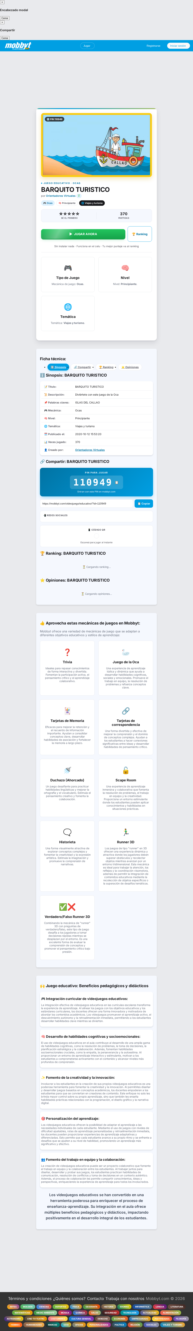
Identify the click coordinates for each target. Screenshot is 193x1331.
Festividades (162, 1318)
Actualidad (149, 1312)
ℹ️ (58, 367)
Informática (142, 1306)
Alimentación (170, 1312)
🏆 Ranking (140, 234)
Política (119, 1324)
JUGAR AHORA (83, 234)
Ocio (66, 1324)
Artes (13, 1306)
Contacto (95, 1298)
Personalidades (99, 1324)
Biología (28, 1306)
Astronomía (14, 1318)
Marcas (52, 1324)
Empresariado (140, 1318)
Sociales (151, 1324)
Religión (135, 1324)
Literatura (177, 1306)
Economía (119, 1318)
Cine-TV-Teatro (35, 1318)
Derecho (103, 1318)
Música (65, 1312)
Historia (108, 1306)
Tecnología (129, 1312)
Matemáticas (22, 1312)
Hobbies (15, 1324)
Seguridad (111, 1312)
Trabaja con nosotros (124, 1298)
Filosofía (181, 1318)
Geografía (91, 1306)
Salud (94, 1312)
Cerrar (5, 18)
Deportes (60, 1306)
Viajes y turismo (172, 1324)
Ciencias (44, 1306)
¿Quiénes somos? (69, 1298)
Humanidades (34, 1324)
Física (76, 1306)
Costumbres (58, 1318)
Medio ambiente (45, 1312)
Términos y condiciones (30, 1298)
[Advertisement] (96, 77)
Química (80, 1312)
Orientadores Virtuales (61, 195)
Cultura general (81, 1318)
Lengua (160, 1306)
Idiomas (124, 1306)
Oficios (79, 1324)
